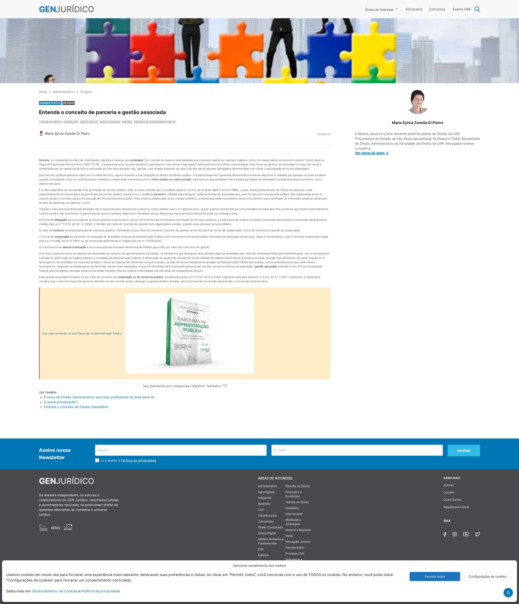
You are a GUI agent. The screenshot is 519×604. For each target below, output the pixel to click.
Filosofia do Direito (297, 486)
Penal (289, 535)
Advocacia (414, 9)
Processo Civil (294, 553)
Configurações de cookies (487, 576)
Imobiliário (292, 508)
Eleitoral (263, 555)
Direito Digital (267, 533)
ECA (261, 549)
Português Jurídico (297, 541)
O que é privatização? (60, 402)
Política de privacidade (100, 591)
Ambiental (264, 498)
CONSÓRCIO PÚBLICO (50, 122)
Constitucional (267, 515)
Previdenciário (294, 547)
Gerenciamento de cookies (54, 591)
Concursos (437, 9)
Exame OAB (462, 9)
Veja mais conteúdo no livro (82, 333)
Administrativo (267, 486)
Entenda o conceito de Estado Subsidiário (76, 407)
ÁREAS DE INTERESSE (275, 478)
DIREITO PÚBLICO (89, 122)
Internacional (293, 514)
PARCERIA (127, 122)
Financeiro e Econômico (293, 494)
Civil (261, 509)
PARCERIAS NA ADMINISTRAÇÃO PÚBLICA (155, 122)
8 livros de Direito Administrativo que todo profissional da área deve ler (99, 397)
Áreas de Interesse (379, 10)
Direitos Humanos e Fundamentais (271, 541)
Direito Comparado (270, 527)
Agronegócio (266, 492)
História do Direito (297, 502)
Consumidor (266, 521)
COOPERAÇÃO (71, 122)
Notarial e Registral (298, 530)
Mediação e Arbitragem (293, 522)
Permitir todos (435, 576)
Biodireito (264, 503)
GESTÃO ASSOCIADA (110, 122)
